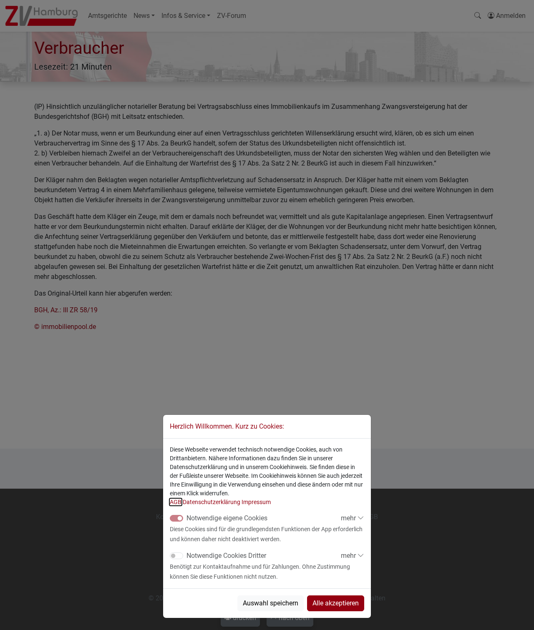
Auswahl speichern (270, 603)
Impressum (256, 502)
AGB (175, 502)
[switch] (176, 555)
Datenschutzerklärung (211, 502)
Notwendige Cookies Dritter (226, 556)
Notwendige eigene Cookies (226, 518)
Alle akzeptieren (335, 603)
